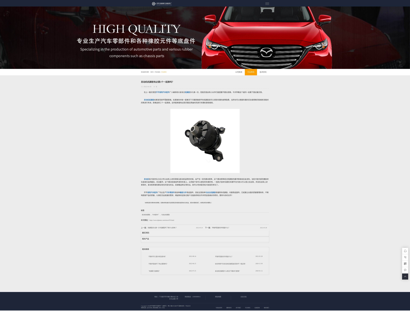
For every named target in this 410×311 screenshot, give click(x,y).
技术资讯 (263, 72)
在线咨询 (257, 308)
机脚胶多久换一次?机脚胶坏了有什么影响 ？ (162, 228)
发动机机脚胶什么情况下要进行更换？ (227, 271)
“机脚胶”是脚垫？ (154, 271)
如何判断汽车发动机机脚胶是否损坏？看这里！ (230, 264)
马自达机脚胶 (165, 214)
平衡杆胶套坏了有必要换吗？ (158, 264)
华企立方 (188, 306)
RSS (160, 308)
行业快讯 (247, 308)
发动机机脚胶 (146, 214)
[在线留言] (405, 270)
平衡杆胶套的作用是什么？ (221, 228)
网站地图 (218, 297)
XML (163, 308)
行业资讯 (163, 72)
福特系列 (228, 308)
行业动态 (157, 72)
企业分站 (244, 297)
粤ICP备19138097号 (173, 306)
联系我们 (266, 308)
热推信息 (143, 308)
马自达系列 (219, 308)
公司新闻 (238, 72)
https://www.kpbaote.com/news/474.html (161, 220)
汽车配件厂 (155, 214)
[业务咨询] (405, 251)
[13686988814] (405, 257)
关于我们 (238, 308)
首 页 (152, 72)
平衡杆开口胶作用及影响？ (157, 256)
